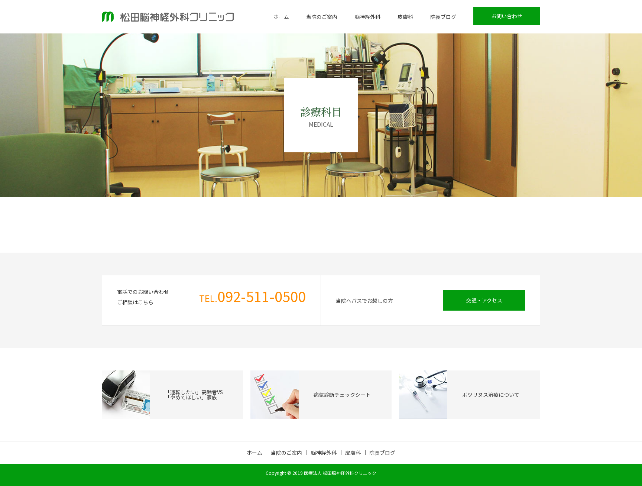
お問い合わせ (506, 16)
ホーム (281, 16)
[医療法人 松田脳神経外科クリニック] (168, 17)
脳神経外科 (367, 16)
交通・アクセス (484, 300)
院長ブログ (443, 16)
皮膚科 (405, 16)
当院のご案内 (321, 16)
